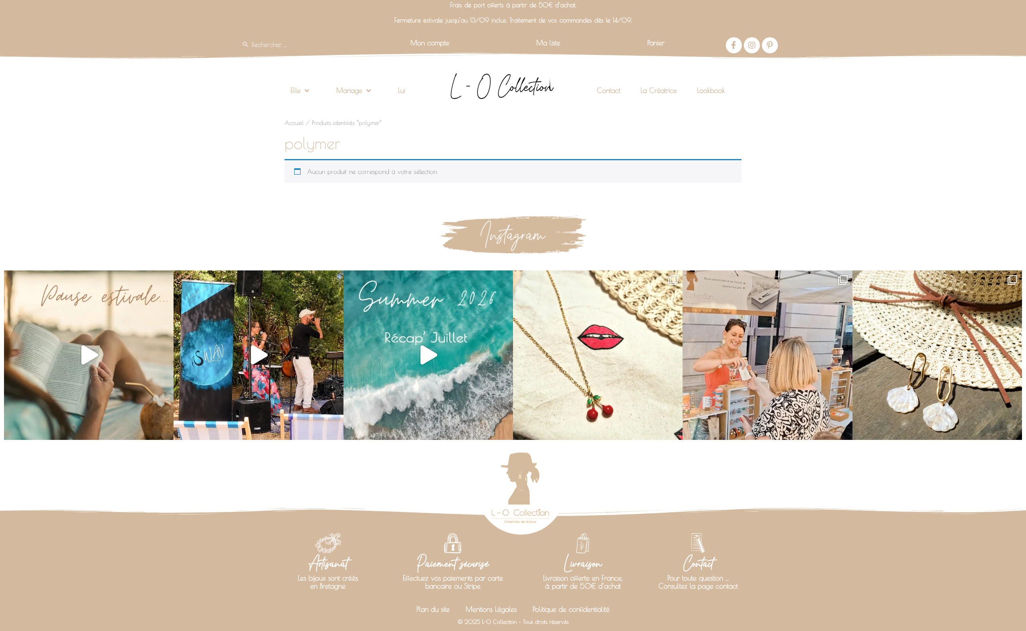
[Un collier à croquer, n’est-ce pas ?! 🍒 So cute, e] (598, 355)
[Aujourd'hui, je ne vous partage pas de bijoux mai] (258, 355)
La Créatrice (658, 90)
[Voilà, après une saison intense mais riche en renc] (89, 355)
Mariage (349, 90)
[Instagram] (752, 45)
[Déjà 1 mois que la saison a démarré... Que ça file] (428, 355)
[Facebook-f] (734, 45)
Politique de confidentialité (571, 609)
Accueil (294, 122)
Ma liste (548, 42)
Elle (296, 90)
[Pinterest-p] (770, 45)
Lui (401, 90)
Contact (608, 90)
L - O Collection (501, 86)
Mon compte (429, 42)
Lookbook (711, 90)
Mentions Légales (491, 609)
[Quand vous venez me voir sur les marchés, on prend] (937, 355)
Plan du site (433, 609)
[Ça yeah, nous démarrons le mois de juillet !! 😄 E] (767, 355)
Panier (655, 42)
